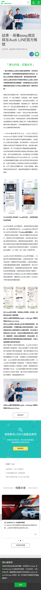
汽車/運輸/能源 (12, 473)
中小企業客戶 (19, 469)
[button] (18, 540)
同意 (20, 585)
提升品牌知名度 (12, 477)
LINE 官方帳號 (24, 477)
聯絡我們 (20, 415)
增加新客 (22, 473)
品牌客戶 (10, 469)
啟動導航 (20, 448)
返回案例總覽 (20, 545)
